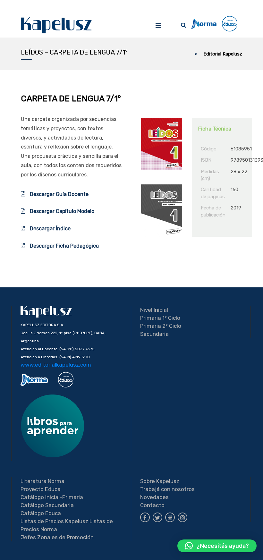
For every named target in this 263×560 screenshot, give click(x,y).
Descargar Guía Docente (59, 194)
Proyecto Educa (41, 489)
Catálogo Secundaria (47, 505)
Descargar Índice (50, 228)
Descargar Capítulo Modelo (61, 211)
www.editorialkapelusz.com (56, 364)
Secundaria (154, 334)
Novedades (154, 497)
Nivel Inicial (154, 310)
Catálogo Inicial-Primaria (52, 497)
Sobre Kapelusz (159, 481)
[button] (217, 545)
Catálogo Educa (41, 513)
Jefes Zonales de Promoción (57, 537)
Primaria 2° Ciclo (160, 326)
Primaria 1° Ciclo (160, 318)
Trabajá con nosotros (167, 489)
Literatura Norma (42, 481)
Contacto (152, 505)
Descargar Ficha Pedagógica (64, 246)
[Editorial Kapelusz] (56, 25)
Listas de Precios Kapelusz (54, 521)
